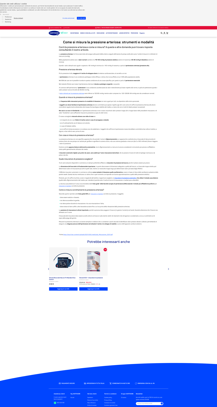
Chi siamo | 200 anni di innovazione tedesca (158, 27)
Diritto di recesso (91, 405)
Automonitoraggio (112, 33)
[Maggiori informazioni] (99, 284)
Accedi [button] (72, 397)
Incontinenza (74, 33)
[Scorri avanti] (168, 269)
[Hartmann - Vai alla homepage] (58, 33)
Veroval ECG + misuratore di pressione (91, 278)
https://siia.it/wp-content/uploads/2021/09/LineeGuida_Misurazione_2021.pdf (88, 234)
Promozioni (134, 33)
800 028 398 (60, 402)
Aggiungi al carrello (63, 289)
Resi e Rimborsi (91, 403)
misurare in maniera (65, 186)
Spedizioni (90, 397)
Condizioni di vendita (109, 403)
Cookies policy (108, 397)
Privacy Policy (108, 400)
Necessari (6, 14)
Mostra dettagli (18, 18)
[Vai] (162, 403)
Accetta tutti (81, 18)
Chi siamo (123, 397)
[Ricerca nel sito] (162, 33)
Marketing (8, 22)
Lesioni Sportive (124, 33)
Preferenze (8, 17)
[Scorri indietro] (48, 269)
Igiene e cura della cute (87, 33)
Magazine (142, 33)
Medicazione (100, 33)
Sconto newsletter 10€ (55, 27)
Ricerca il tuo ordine (92, 400)
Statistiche (8, 19)
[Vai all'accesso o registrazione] (164, 33)
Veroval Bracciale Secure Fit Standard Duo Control (62, 278)
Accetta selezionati (68, 18)
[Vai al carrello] (167, 33)
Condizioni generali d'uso (110, 405)
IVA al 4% (67, 27)
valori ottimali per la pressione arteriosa (72, 93)
